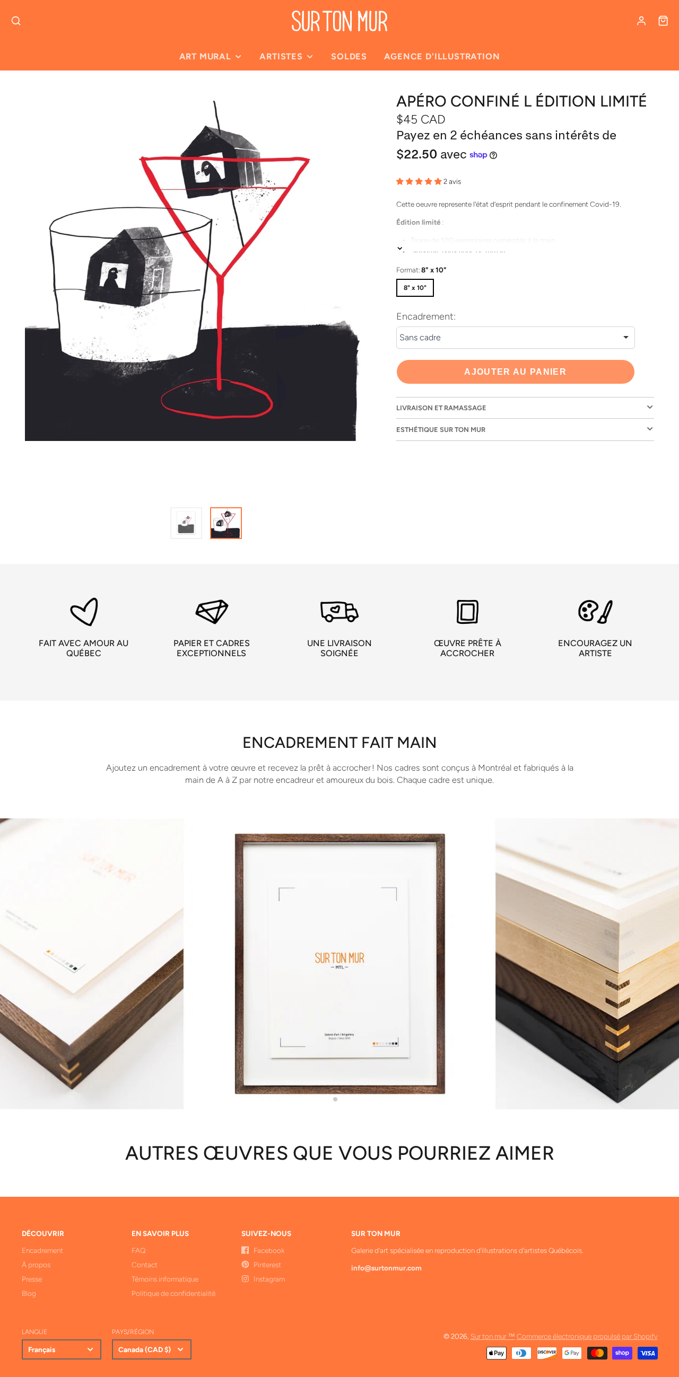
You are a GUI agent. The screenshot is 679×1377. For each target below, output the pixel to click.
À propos (36, 1264)
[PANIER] (663, 20)
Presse (32, 1279)
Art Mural (205, 56)
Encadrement (42, 1250)
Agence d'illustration (442, 56)
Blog (29, 1293)
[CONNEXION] (641, 20)
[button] (335, 1099)
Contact (145, 1264)
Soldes (349, 56)
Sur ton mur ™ (493, 1336)
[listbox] (515, 337)
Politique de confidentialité (173, 1293)
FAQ (138, 1250)
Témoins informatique (165, 1279)
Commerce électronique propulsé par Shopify (587, 1336)
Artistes (280, 56)
